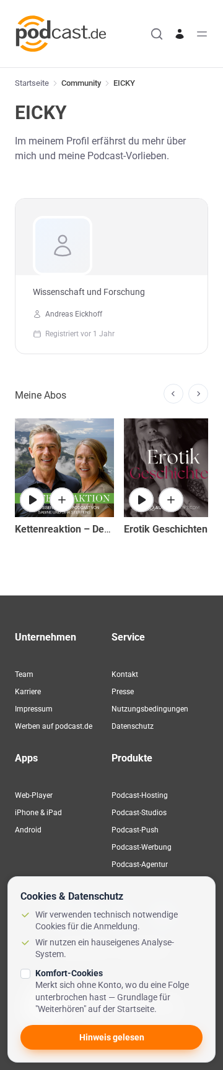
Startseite (32, 83)
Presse (123, 691)
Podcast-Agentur (140, 864)
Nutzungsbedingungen (150, 709)
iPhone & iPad (38, 812)
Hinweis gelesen (111, 1037)
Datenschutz (133, 726)
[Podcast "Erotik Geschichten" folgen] (171, 499)
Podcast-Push (135, 830)
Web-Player (34, 795)
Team (24, 674)
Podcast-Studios (139, 812)
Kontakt (125, 674)
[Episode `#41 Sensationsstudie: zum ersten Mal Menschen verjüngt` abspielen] (32, 499)
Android (28, 830)
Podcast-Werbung (142, 847)
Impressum (34, 709)
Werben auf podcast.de (53, 726)
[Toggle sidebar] (202, 34)
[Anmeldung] (179, 34)
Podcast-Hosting (140, 795)
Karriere (28, 691)
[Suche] (157, 34)
